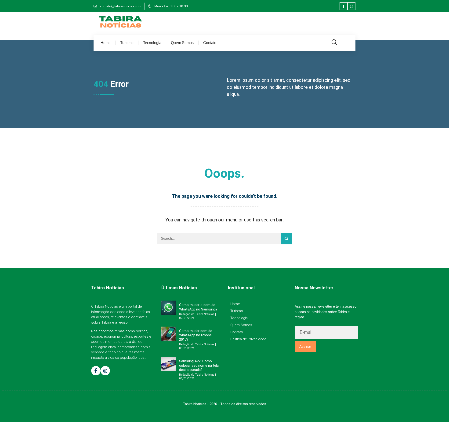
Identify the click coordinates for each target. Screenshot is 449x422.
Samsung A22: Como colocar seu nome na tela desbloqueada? (199, 365)
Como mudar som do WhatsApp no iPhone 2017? (195, 335)
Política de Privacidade (248, 339)
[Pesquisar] (286, 238)
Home (106, 43)
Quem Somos (182, 43)
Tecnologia (152, 43)
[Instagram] (351, 6)
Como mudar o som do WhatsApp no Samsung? (198, 307)
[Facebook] (344, 6)
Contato (209, 43)
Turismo (127, 43)
